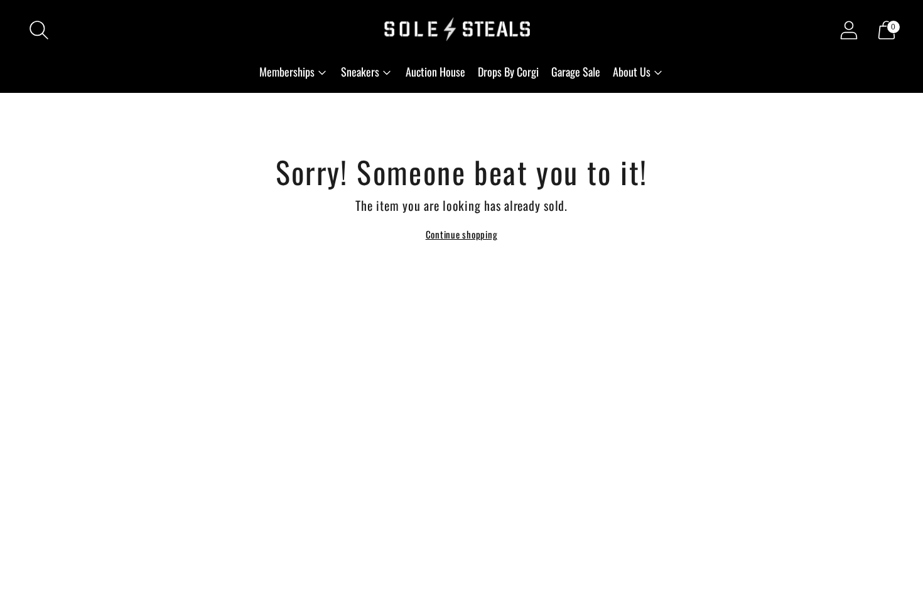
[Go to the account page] (848, 30)
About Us (631, 71)
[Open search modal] (39, 30)
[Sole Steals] (461, 30)
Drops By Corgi (508, 71)
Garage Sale (575, 71)
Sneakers (360, 71)
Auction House (435, 71)
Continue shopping (462, 234)
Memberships (287, 71)
